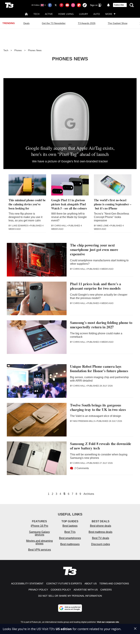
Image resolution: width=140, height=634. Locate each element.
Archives (88, 494)
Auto (96, 14)
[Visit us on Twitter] (56, 5)
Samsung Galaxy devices (39, 533)
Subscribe (119, 5)
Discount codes (100, 544)
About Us (91, 583)
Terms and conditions (114, 583)
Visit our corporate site (108, 622)
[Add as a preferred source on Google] (70, 608)
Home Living (66, 14)
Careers (106, 589)
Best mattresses (70, 544)
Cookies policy (61, 589)
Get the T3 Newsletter (54, 23)
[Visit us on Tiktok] (85, 5)
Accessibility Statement (27, 583)
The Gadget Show (117, 23)
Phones (18, 50)
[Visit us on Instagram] (73, 5)
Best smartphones (70, 538)
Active (49, 14)
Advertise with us (86, 589)
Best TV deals (100, 538)
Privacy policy (38, 589)
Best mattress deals (100, 531)
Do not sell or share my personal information (70, 595)
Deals (26, 23)
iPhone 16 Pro (39, 525)
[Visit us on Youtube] (67, 5)
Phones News (35, 50)
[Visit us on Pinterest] (61, 5)
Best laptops (70, 525)
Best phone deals (100, 525)
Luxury (83, 14)
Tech (36, 14)
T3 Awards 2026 (86, 23)
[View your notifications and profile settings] (108, 5)
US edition (64, 629)
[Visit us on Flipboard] (79, 5)
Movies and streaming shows (39, 542)
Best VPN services (39, 549)
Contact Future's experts (64, 583)
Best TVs (69, 531)
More (108, 14)
